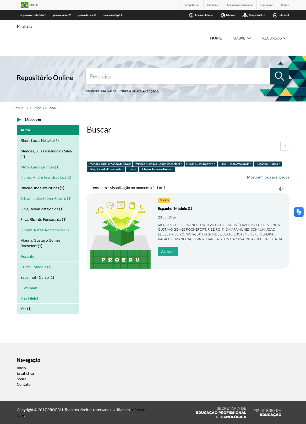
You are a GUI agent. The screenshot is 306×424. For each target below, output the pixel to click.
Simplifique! (192, 5)
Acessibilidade (204, 15)
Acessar (167, 251)
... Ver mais (29, 287)
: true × (131, 169)
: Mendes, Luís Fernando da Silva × (109, 164)
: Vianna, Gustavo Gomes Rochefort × (158, 164)
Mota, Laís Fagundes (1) (40, 167)
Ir (285, 146)
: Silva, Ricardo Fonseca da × (105, 169)
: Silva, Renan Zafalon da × (235, 164)
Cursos (36, 108)
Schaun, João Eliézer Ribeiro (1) (46, 198)
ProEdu (24, 26)
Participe (213, 5)
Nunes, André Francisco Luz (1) (46, 177)
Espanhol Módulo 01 (175, 208)
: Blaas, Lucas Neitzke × (200, 164)
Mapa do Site (257, 15)
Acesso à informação (240, 5)
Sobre (239, 38)
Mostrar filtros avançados (268, 177)
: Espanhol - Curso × (268, 164)
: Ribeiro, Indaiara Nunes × (156, 169)
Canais (285, 5)
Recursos (272, 38)
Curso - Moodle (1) (36, 266)
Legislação (266, 5)
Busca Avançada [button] (145, 91)
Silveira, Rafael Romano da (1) (45, 230)
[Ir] (279, 76)
